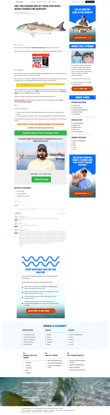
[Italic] (21, 209)
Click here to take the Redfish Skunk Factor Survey (40, 124)
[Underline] (23, 209)
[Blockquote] (29, 209)
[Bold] (19, 209)
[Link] (32, 209)
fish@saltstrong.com (32, 385)
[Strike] (24, 209)
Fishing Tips (20, 13)
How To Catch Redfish (43, 73)
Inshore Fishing (25, 13)
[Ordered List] (26, 209)
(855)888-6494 (32, 387)
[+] (35, 208)
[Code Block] (31, 209)
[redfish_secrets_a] (40, 61)
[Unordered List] (27, 209)
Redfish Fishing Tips (31, 13)
